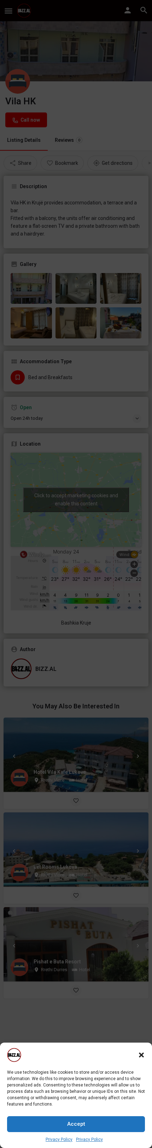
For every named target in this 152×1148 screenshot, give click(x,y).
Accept (76, 1124)
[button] (141, 1055)
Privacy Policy (59, 1139)
